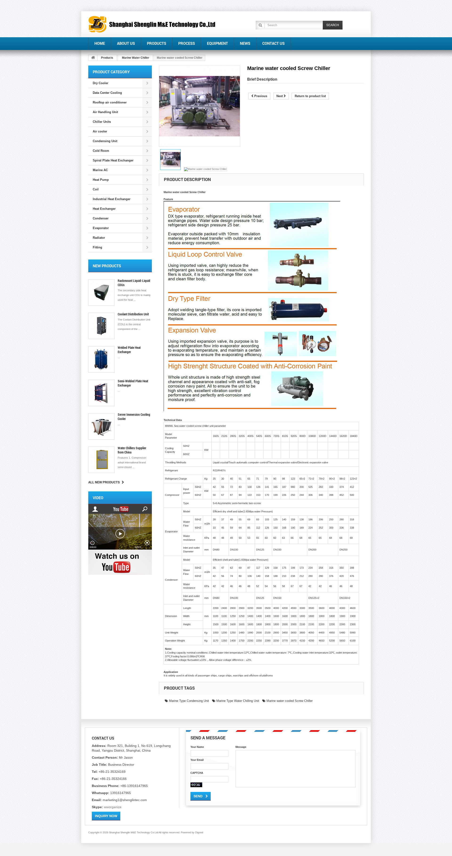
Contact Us (273, 43)
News (245, 43)
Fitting (97, 247)
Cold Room (101, 150)
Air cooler (100, 131)
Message (240, 746)
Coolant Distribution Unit (133, 314)
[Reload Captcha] (196, 784)
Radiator (99, 237)
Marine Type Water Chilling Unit (237, 701)
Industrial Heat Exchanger (111, 199)
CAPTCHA (196, 772)
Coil (96, 189)
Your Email (197, 759)
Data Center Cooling (107, 93)
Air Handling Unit (105, 112)
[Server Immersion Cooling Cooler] (101, 426)
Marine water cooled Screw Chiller (289, 701)
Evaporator (101, 228)
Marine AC (100, 170)
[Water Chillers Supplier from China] (101, 460)
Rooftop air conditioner (110, 102)
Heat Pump (101, 179)
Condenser (101, 218)
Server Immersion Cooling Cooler (134, 416)
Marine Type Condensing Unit (188, 701)
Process (186, 43)
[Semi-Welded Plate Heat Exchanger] (101, 393)
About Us (126, 43)
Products (156, 43)
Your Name (197, 746)
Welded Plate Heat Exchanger (129, 349)
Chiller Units (102, 121)
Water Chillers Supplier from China (132, 450)
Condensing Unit (105, 141)
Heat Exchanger (104, 208)
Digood (199, 832)
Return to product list (310, 96)
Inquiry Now (106, 816)
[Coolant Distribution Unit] (101, 326)
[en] (152, 24)
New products (107, 265)
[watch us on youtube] (120, 539)
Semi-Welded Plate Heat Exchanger (133, 383)
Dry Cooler (100, 83)
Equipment (217, 43)
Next (280, 96)
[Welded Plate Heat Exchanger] (101, 359)
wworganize (112, 807)
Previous (260, 96)
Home (99, 43)
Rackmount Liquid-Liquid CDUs (134, 282)
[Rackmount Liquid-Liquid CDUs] (101, 292)
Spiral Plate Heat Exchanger (113, 160)
